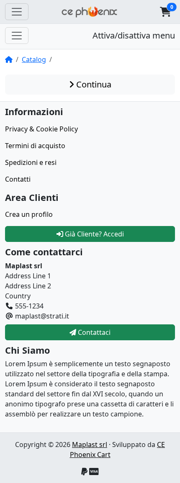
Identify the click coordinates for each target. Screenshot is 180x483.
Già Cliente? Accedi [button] (93, 234)
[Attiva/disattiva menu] (16, 35)
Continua (92, 84)
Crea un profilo (29, 214)
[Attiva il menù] (16, 11)
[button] (165, 12)
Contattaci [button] (93, 332)
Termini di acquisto (35, 145)
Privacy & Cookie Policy (41, 129)
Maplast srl (89, 444)
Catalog (34, 59)
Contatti (18, 179)
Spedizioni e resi (31, 162)
